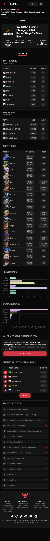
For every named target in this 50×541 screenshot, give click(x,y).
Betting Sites (40, 504)
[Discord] (25, 516)
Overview (22, 53)
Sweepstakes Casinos (40, 508)
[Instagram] (16, 516)
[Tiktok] (21, 516)
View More (25, 395)
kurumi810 (16, 381)
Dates (7, 40)
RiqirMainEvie (18, 372)
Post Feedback (22, 508)
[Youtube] (31, 516)
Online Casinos (40, 506)
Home (3, 9)
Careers (8, 504)
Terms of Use (8, 508)
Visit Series (25, 353)
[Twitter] (12, 516)
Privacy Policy (8, 506)
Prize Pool (19, 40)
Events (13, 9)
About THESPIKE (8, 510)
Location (42, 40)
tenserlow (16, 390)
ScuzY (14, 386)
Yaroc (14, 377)
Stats (22, 21)
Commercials (23, 504)
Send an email (22, 506)
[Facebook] (36, 516)
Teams (30, 40)
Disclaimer (8, 512)
